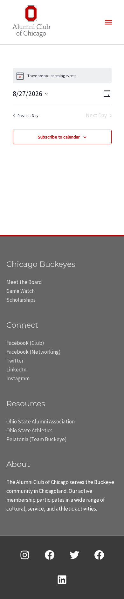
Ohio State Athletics (29, 430)
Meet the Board (24, 282)
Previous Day (27, 115)
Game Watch (20, 290)
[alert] (62, 75)
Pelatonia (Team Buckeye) (36, 439)
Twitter (15, 360)
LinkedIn (16, 369)
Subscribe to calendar (59, 137)
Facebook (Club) (25, 342)
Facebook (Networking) (33, 351)
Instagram (18, 378)
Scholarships (21, 299)
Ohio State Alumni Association (40, 421)
